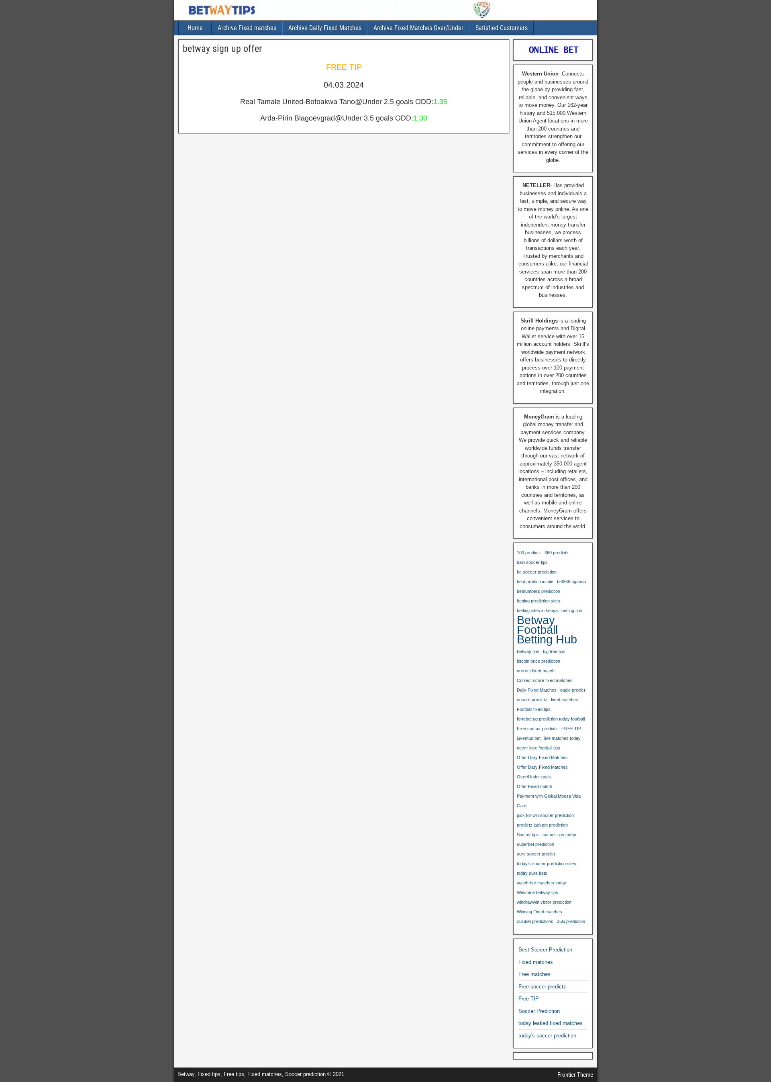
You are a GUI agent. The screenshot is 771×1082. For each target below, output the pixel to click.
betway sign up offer (222, 48)
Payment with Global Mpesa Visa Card (549, 801)
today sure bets (532, 873)
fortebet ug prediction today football (551, 719)
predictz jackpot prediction (542, 825)
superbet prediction (535, 844)
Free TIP (528, 999)
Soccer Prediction (539, 1011)
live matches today (562, 738)
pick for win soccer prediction (545, 815)
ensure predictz (532, 699)
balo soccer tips (532, 562)
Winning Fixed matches (539, 911)
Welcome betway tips (537, 892)
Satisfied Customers (501, 28)
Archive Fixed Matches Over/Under (418, 28)
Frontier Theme (575, 1074)
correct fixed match (536, 670)
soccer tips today (559, 834)
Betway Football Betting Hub (547, 629)
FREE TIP (571, 728)
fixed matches (564, 699)
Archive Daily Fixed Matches (324, 28)
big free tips (554, 651)
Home (195, 28)
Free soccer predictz (537, 728)
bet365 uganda (571, 581)
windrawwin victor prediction (544, 902)
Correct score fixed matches (545, 680)
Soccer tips (528, 834)
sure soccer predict (536, 853)
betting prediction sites (538, 600)
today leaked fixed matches (550, 1023)
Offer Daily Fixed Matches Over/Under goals (542, 772)
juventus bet (529, 738)
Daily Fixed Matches (537, 690)
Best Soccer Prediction (545, 950)
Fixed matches (535, 962)
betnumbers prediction (538, 591)
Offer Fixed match (534, 786)
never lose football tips (538, 747)
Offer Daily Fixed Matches (542, 757)
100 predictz (529, 552)
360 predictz (557, 552)
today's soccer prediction (547, 1036)
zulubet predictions (535, 921)
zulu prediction (571, 921)
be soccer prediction (537, 572)
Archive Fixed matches (247, 28)
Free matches (534, 974)
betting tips (571, 610)
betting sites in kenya (537, 610)
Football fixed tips (534, 709)
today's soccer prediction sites (546, 863)
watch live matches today (541, 882)
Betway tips (528, 651)
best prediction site (535, 581)
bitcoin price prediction (538, 661)
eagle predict (572, 690)
